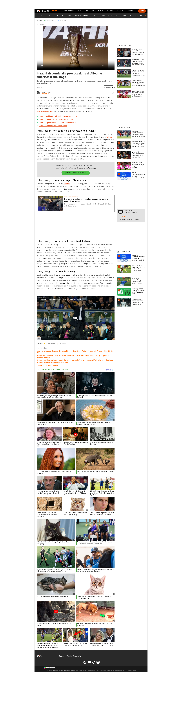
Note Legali (55, 670)
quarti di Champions (45, 111)
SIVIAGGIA (114, 668)
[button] (145, 15)
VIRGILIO (62, 668)
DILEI (109, 668)
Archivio (142, 656)
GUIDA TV (120, 10)
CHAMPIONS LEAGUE (80, 15)
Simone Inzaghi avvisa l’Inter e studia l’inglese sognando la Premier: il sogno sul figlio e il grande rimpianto (75, 360)
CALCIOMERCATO (68, 10)
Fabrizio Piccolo (46, 92)
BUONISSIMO (128, 668)
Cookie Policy (67, 670)
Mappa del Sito (128, 656)
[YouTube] (89, 663)
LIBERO (58, 668)
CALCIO (54, 10)
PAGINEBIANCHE (95, 668)
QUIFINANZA (121, 668)
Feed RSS (136, 656)
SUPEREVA (135, 668)
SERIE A (39, 15)
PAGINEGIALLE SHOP (79, 668)
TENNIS (110, 10)
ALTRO (130, 10)
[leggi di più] (113, 93)
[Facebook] (84, 663)
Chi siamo (49, 670)
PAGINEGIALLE (69, 668)
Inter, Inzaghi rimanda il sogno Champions (56, 119)
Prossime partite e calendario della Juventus (52, 363)
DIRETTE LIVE (83, 10)
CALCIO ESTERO (120, 15)
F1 (93, 10)
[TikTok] (93, 663)
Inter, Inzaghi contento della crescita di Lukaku (58, 122)
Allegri (110, 137)
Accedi (142, 11)
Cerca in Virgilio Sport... (69, 656)
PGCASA (88, 668)
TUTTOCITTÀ (104, 668)
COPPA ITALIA (66, 15)
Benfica (67, 183)
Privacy (61, 670)
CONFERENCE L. (107, 15)
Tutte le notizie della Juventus (47, 365)
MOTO (100, 10)
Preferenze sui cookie (76, 670)
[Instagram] (98, 663)
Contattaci (120, 656)
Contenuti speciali (109, 656)
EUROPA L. (94, 15)
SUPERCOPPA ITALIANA (137, 15)
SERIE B (47, 15)
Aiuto (84, 670)
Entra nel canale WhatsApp (77, 173)
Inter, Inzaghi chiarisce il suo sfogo (53, 126)
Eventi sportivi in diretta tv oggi (129, 219)
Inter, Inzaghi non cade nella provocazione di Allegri (60, 116)
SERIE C (55, 15)
